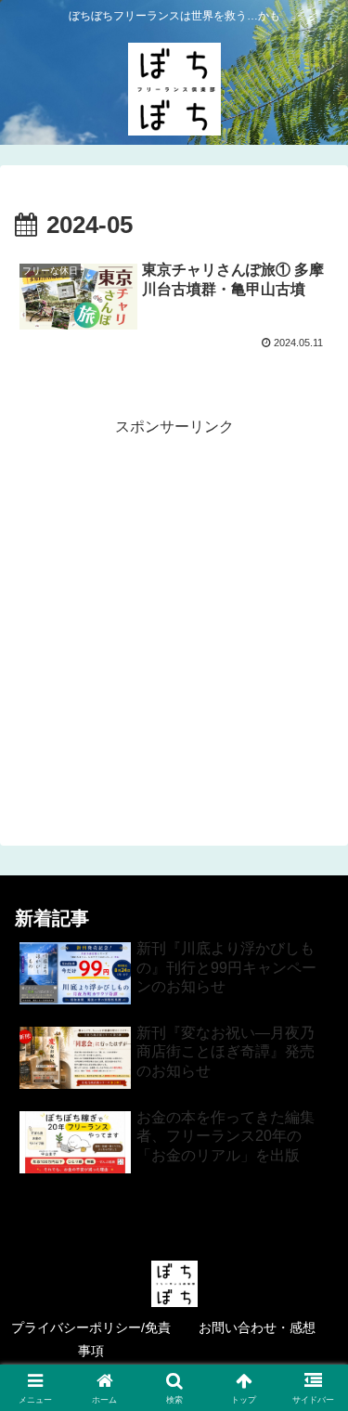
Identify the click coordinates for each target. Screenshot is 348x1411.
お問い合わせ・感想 (264, 1327)
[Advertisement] (174, 615)
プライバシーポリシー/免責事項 (91, 1339)
